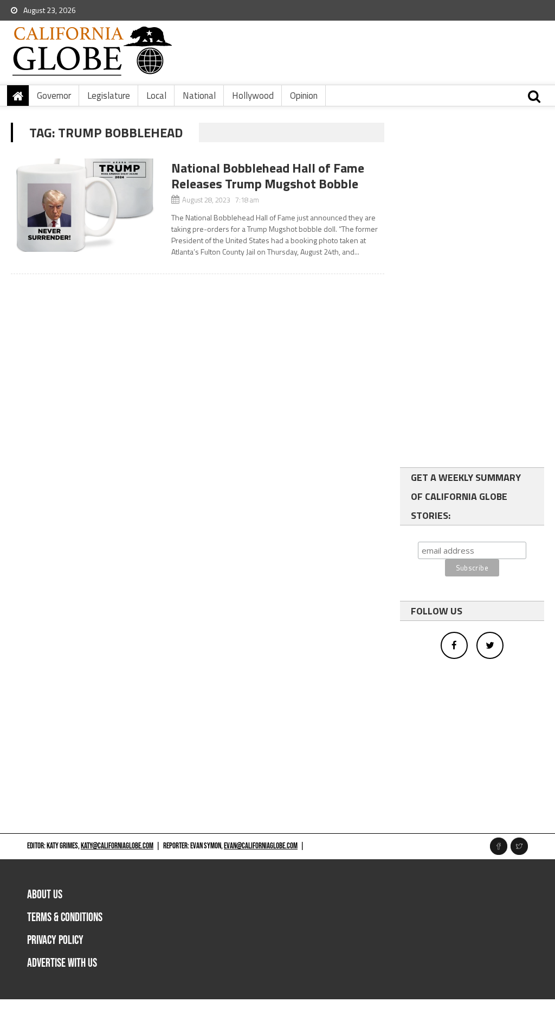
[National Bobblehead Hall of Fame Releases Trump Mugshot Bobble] (85, 205)
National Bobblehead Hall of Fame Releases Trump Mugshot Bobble (267, 175)
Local (156, 95)
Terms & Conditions (64, 917)
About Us (44, 894)
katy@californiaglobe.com (117, 846)
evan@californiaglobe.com (261, 846)
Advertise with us (62, 963)
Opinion (304, 95)
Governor (54, 95)
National (199, 95)
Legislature (108, 95)
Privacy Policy (55, 940)
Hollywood (253, 95)
